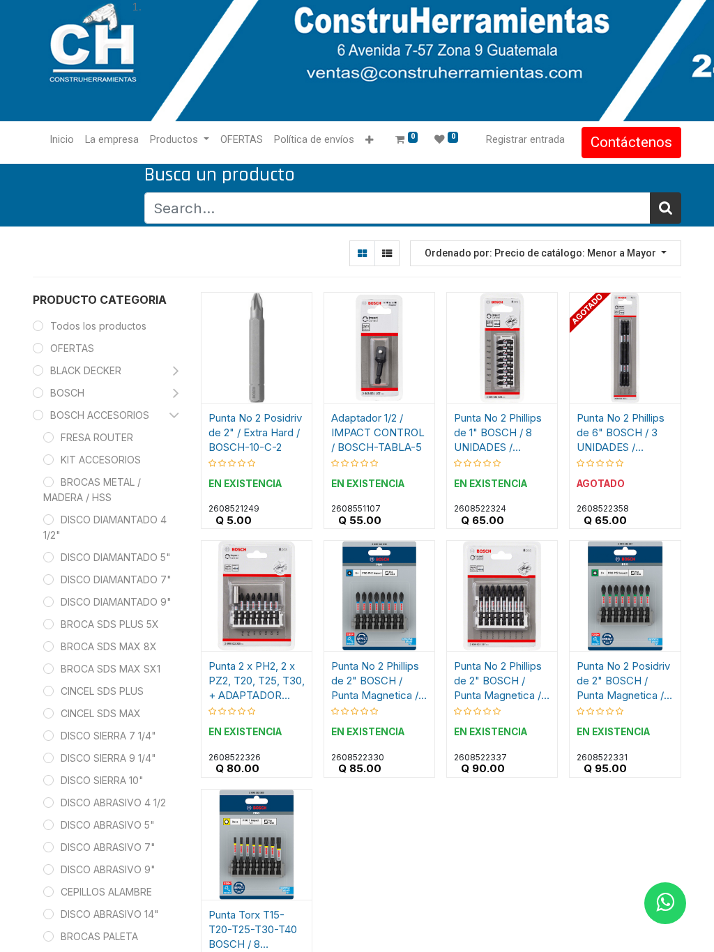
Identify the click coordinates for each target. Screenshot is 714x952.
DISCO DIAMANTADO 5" (116, 557)
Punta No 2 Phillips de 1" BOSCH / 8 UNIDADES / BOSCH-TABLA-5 (498, 432)
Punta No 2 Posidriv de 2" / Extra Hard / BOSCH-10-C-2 (255, 432)
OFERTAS (72, 348)
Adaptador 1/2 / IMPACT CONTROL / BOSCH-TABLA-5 (378, 432)
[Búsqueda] (665, 208)
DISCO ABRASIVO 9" (108, 869)
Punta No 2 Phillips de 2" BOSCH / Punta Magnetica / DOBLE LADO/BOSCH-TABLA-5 (498, 681)
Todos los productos (98, 326)
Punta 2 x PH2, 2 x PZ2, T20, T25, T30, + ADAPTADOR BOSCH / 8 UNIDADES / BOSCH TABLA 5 (256, 681)
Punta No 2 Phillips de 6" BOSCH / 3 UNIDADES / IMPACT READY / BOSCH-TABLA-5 (620, 432)
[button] (369, 140)
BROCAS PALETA (99, 936)
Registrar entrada (525, 139)
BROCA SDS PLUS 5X (110, 624)
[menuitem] (61, 140)
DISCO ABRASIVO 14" (110, 914)
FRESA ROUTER (97, 437)
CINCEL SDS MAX (101, 713)
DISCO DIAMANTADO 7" (116, 579)
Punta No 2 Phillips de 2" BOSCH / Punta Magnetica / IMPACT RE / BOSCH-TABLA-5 (375, 681)
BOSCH (67, 393)
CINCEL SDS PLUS (102, 691)
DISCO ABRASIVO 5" (108, 825)
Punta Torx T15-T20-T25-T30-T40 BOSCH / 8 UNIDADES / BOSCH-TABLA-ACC (252, 929)
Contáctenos (631, 142)
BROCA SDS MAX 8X (109, 646)
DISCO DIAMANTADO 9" (116, 602)
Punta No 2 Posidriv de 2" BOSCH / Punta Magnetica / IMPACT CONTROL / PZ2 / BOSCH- (623, 681)
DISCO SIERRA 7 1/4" (108, 736)
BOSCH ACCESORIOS (99, 415)
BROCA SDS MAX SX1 (110, 669)
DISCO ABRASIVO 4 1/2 (113, 802)
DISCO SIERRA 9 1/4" (108, 758)
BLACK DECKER (85, 370)
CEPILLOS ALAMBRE (106, 892)
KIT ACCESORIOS (101, 460)
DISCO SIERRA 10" (102, 780)
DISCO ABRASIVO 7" (108, 847)
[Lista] (386, 253)
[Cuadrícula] (362, 253)
